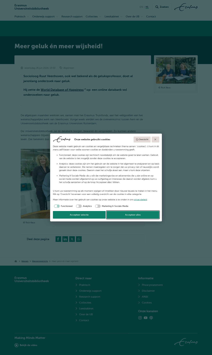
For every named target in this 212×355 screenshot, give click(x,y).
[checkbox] (63, 206)
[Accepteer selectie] (155, 139)
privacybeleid (140, 199)
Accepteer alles (133, 215)
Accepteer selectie (79, 215)
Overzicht (143, 139)
